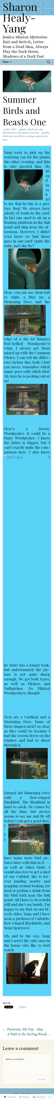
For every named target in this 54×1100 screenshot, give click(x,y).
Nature (25, 132)
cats (40, 129)
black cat (32, 129)
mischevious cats (11, 132)
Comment (41, 1079)
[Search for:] (49, 62)
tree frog (34, 132)
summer (38, 136)
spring (30, 136)
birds (24, 129)
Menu (6, 62)
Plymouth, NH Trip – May (23, 1029)
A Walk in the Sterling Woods (29, 1034)
